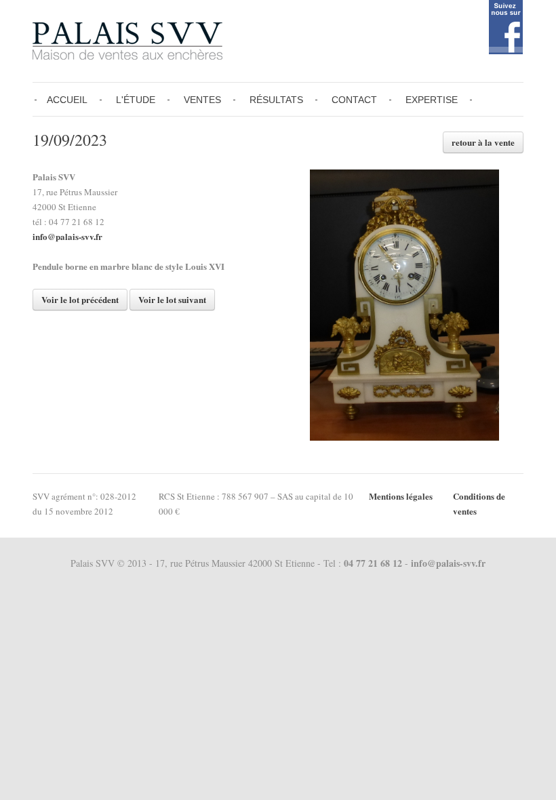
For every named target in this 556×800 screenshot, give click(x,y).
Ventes (202, 99)
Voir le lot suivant (172, 299)
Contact (354, 99)
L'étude (135, 99)
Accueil (67, 99)
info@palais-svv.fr (67, 236)
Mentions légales (401, 495)
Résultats (276, 99)
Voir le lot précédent (80, 299)
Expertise (431, 99)
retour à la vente (483, 142)
